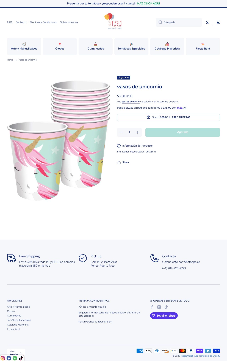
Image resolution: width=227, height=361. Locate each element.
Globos (11, 311)
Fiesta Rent (13, 329)
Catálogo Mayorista (18, 324)
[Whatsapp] (15, 358)
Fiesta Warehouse (189, 356)
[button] (218, 22)
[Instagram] (3, 358)
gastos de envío (131, 101)
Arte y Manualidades (18, 306)
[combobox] (179, 22)
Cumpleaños (14, 315)
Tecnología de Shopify (209, 356)
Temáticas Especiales (19, 320)
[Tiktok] (21, 358)
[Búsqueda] (159, 22)
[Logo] (113, 22)
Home (10, 60)
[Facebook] (9, 358)
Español (14, 354)
